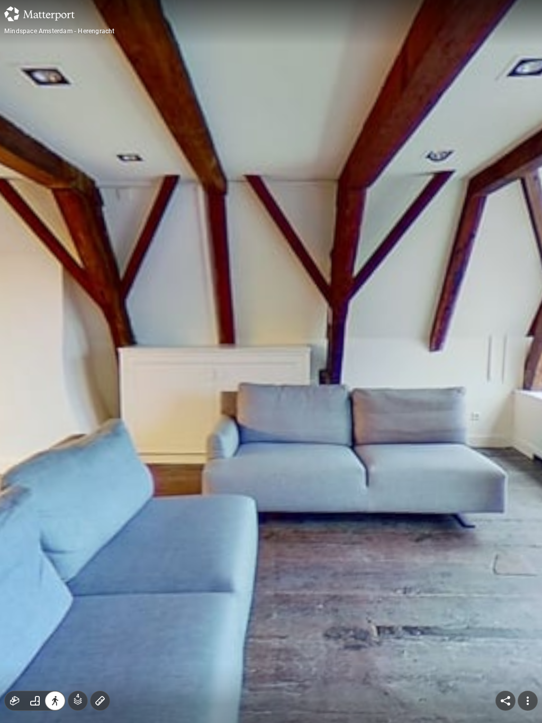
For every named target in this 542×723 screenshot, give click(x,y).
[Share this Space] (505, 701)
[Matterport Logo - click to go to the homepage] (39, 13)
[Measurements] (100, 701)
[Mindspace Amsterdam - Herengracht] (271, 361)
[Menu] (528, 701)
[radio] (15, 700)
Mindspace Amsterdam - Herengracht (59, 31)
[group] (35, 701)
